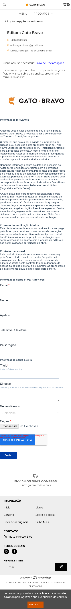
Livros (39, 507)
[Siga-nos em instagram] (6, 551)
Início (6, 21)
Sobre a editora (45, 514)
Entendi (35, 604)
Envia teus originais (16, 522)
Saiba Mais (42, 522)
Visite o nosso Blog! (20, 536)
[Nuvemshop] (36, 579)
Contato (9, 514)
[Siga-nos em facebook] (14, 551)
